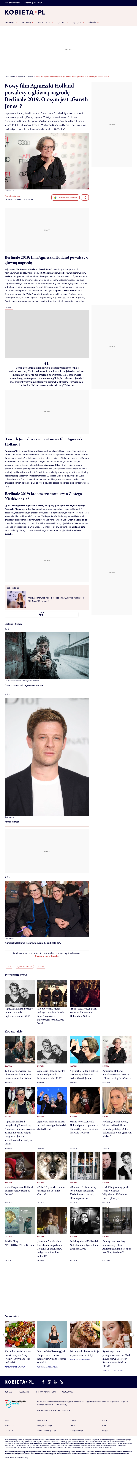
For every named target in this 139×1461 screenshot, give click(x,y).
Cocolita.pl (9, 1430)
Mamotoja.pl (42, 1420)
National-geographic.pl (46, 1430)
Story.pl (105, 1430)
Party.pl (73, 1420)
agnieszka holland (24, 966)
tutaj (26, 1458)
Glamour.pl (9, 1425)
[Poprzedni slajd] (5, 1335)
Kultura (41, 966)
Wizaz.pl (105, 1425)
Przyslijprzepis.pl (76, 1430)
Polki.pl (72, 1425)
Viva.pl (104, 1420)
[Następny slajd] (132, 1335)
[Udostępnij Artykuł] (85, 197)
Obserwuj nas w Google (67, 197)
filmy (9, 966)
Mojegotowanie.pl (44, 1425)
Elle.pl (7, 1420)
